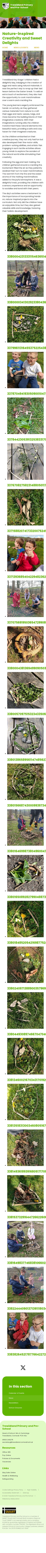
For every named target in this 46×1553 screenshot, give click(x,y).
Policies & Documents (11, 1458)
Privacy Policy (18, 1490)
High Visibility (32, 1490)
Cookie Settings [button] (7, 1490)
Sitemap (26, 1493)
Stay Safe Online (9, 1472)
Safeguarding (7, 1479)
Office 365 (6, 1452)
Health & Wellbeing (10, 1476)
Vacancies (6, 1461)
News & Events (21, 47)
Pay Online (6, 1455)
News (36, 47)
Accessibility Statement (10, 1493)
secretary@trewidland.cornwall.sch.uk (17, 1442)
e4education (15, 1499)
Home (5, 47)
